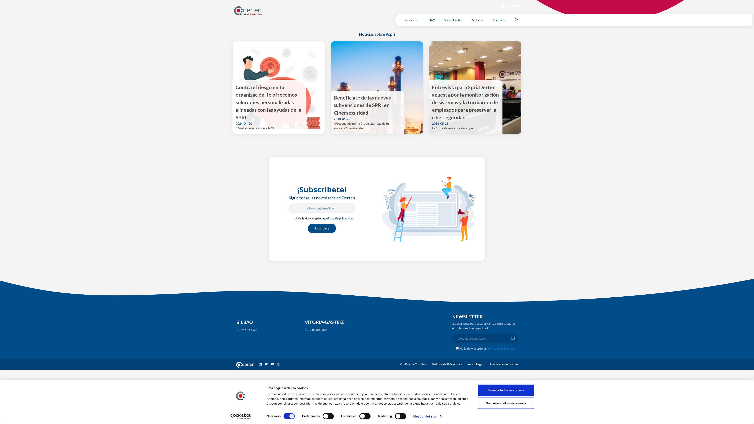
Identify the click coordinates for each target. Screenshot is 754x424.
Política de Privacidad (447, 364)
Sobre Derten (453, 20)
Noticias (477, 20)
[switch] (328, 416)
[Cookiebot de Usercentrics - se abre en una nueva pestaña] (240, 416)
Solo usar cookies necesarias (506, 403)
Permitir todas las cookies (506, 390)
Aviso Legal (475, 364)
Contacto (499, 20)
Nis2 (431, 20)
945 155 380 (249, 329)
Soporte (514, 5)
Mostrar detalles (425, 416)
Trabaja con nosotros (504, 364)
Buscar (518, 20)
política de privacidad (338, 218)
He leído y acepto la (325, 218)
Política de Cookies (413, 364)
